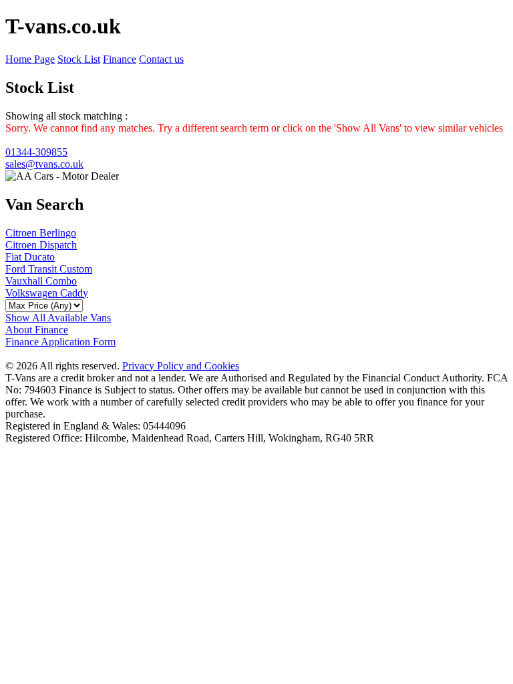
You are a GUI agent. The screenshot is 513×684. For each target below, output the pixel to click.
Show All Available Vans (58, 317)
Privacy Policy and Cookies (180, 365)
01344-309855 (36, 152)
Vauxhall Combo (41, 281)
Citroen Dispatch (41, 244)
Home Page (30, 59)
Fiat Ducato (30, 257)
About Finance (36, 329)
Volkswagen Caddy (46, 293)
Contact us (161, 59)
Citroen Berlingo (40, 232)
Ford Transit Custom (48, 269)
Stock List (78, 59)
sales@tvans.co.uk (44, 164)
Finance (119, 59)
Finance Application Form (60, 341)
